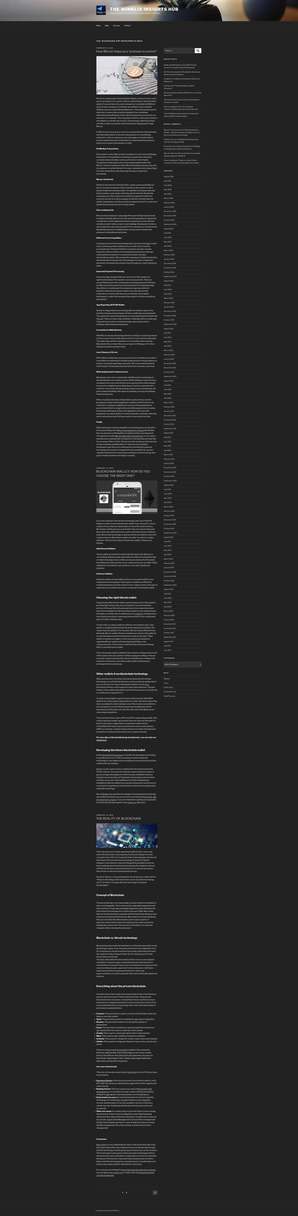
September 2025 (170, 224)
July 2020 (167, 489)
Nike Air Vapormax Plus (172, 153)
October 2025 (169, 220)
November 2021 (170, 420)
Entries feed (168, 687)
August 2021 (168, 433)
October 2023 (169, 320)
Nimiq (99, 769)
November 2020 (170, 472)
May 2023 (167, 342)
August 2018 (168, 589)
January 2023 (169, 359)
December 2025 (170, 211)
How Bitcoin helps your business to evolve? (126, 51)
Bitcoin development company (130, 430)
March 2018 (168, 611)
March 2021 (168, 455)
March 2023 (168, 350)
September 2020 (170, 481)
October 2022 (169, 372)
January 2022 (169, 411)
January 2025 (169, 259)
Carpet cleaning (170, 160)
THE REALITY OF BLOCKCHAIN (118, 818)
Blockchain (101, 1145)
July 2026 (167, 181)
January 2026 (169, 207)
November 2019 (170, 524)
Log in (166, 683)
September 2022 (170, 376)
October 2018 (169, 581)
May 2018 (167, 602)
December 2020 (170, 468)
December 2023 (170, 311)
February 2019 (169, 563)
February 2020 (169, 511)
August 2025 (169, 229)
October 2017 (169, 633)
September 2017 (170, 637)
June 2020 (168, 494)
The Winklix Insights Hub (144, 9)
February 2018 (169, 615)
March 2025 (168, 250)
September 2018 (170, 585)
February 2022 (169, 407)
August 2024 (169, 281)
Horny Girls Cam (170, 146)
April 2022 (167, 398)
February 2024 (169, 303)
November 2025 (170, 216)
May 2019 (167, 550)
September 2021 (170, 429)
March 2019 (168, 559)
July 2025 (167, 233)
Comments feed (170, 692)
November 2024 (170, 268)
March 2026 (168, 198)
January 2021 (169, 463)
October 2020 (169, 476)
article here (101, 740)
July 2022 (167, 385)
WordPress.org (169, 696)
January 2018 (169, 620)
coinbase (139, 614)
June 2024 (168, 289)
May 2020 (168, 498)
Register (167, 679)
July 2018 (167, 594)
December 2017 (170, 624)
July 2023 (167, 333)
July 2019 (167, 541)
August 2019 (168, 537)
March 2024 (168, 298)
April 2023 (168, 346)
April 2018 (167, 607)
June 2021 (167, 442)
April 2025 (168, 246)
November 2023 (170, 316)
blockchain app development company (139, 1170)
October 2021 (169, 424)
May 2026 (167, 189)
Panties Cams (169, 139)
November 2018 (170, 576)
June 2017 (167, 650)
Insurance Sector (104, 1080)
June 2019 (168, 546)
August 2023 (169, 329)
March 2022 (168, 402)
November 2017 (170, 628)
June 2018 (168, 598)
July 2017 (167, 646)
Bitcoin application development (129, 436)
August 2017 (168, 641)
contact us (131, 802)
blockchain (122, 1050)
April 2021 (167, 450)
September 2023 (170, 324)
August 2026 (169, 176)
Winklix (105, 794)
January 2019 (169, 567)
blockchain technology (112, 755)
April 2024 (168, 294)
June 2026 (168, 185)
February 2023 (169, 355)
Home (98, 25)
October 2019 (169, 528)
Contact (127, 25)
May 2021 (167, 446)
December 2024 (170, 263)
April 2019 (167, 554)
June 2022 (168, 389)
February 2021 (169, 459)
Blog (107, 25)
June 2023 (168, 337)
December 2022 (170, 363)
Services (116, 25)
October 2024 (169, 272)
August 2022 (168, 381)
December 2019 (170, 520)
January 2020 (169, 515)
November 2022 (170, 368)
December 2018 (170, 572)
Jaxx (147, 684)
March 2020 (168, 507)
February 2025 (169, 255)
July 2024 (167, 285)
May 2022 (167, 394)
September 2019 (170, 533)
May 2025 (167, 242)
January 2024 (169, 307)
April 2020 (168, 502)
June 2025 (168, 237)
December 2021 (170, 415)
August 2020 (169, 485)
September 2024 (170, 276)
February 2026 (169, 203)
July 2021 (167, 437)
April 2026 (168, 194)
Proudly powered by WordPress (107, 1210)
